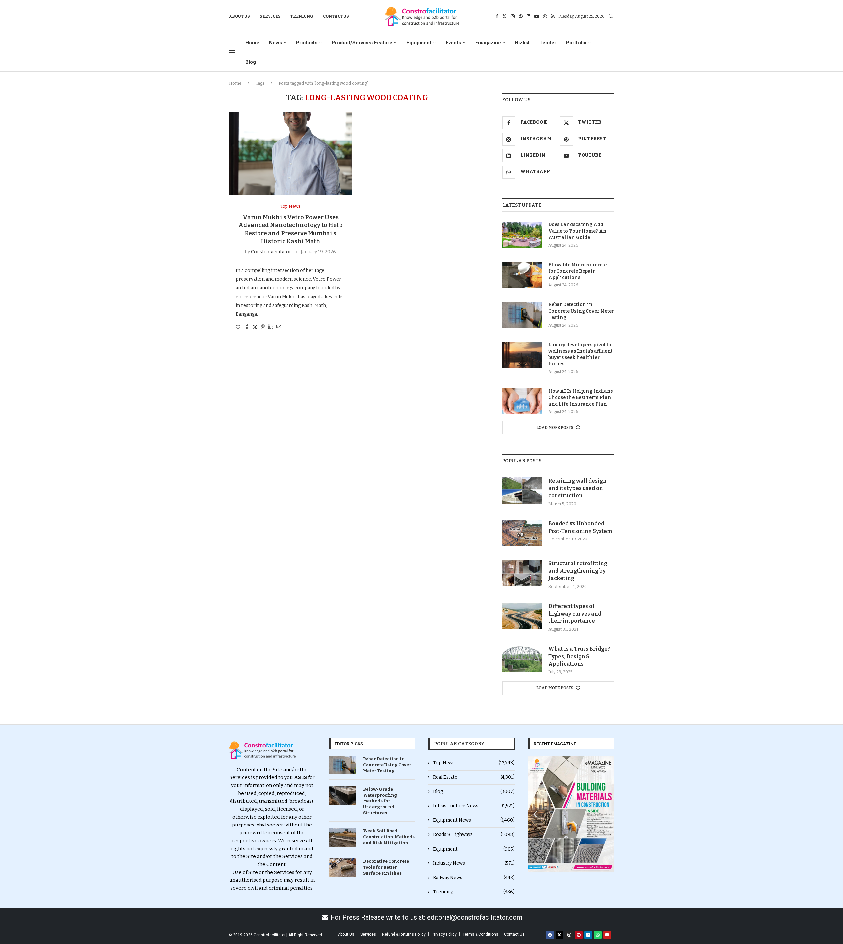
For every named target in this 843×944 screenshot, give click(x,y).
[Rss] (553, 16)
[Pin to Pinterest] (262, 327)
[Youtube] (536, 16)
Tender (547, 43)
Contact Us (336, 16)
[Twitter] (504, 16)
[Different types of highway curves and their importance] (522, 616)
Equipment (418, 43)
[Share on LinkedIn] (270, 327)
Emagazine (488, 43)
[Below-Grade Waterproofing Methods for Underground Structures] (342, 795)
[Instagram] (512, 16)
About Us (239, 16)
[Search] (611, 16)
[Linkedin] (528, 16)
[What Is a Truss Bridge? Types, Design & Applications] (522, 658)
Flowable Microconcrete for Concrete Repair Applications (577, 271)
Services (270, 16)
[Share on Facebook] (247, 327)
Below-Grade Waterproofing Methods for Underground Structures (380, 801)
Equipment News (474, 820)
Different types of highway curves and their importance (574, 613)
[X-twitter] (559, 935)
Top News (474, 763)
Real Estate (474, 777)
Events (453, 43)
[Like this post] (238, 327)
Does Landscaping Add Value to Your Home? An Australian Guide (577, 231)
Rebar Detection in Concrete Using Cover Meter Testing (581, 311)
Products (306, 43)
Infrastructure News (474, 806)
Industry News (474, 863)
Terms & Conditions (480, 934)
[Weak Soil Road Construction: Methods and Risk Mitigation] (342, 837)
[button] (535, 814)
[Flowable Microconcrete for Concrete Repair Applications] (522, 275)
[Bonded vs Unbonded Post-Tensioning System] (522, 533)
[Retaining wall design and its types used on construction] (522, 490)
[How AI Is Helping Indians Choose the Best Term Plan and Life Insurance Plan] (522, 401)
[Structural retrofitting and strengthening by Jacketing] (522, 573)
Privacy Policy (444, 934)
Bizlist (522, 43)
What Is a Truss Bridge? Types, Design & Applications (579, 656)
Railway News (474, 877)
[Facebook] (497, 16)
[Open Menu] (232, 52)
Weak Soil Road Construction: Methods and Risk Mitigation (389, 836)
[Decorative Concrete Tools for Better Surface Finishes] (342, 867)
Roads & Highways (474, 834)
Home (252, 43)
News (275, 43)
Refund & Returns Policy (404, 934)
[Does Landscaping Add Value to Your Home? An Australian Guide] (522, 235)
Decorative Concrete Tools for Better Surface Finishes (386, 867)
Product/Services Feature (362, 43)
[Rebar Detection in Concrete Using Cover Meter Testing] (522, 315)
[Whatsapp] (545, 16)
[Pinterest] (520, 16)
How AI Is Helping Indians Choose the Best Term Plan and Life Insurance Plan (580, 397)
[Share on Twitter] (255, 327)
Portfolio (576, 43)
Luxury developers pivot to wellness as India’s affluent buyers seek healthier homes (580, 354)
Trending (301, 16)
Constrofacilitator (271, 252)
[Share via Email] (278, 327)
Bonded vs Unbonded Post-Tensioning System (580, 527)
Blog (250, 62)
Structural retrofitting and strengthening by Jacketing (577, 570)
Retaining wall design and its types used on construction (577, 488)
